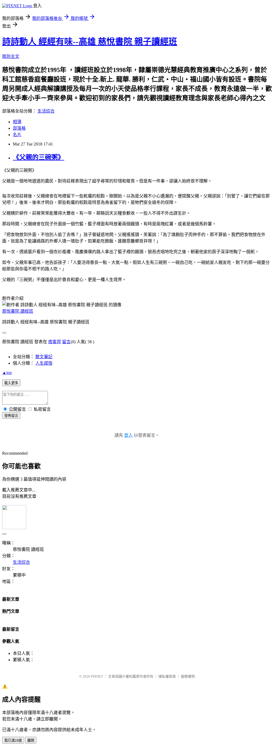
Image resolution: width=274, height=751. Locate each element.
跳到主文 (10, 56)
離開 (30, 740)
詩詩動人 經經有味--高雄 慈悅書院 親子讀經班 (89, 41)
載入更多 (11, 383)
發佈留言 (11, 416)
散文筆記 (43, 356)
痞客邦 (54, 341)
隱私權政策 (167, 676)
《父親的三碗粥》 (38, 157)
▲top (7, 372)
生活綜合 (46, 111)
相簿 (17, 121)
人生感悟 (43, 363)
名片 (17, 134)
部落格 (19, 128)
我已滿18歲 (13, 740)
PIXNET (97, 676)
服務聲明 (188, 676)
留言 (66, 341)
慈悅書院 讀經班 (17, 311)
